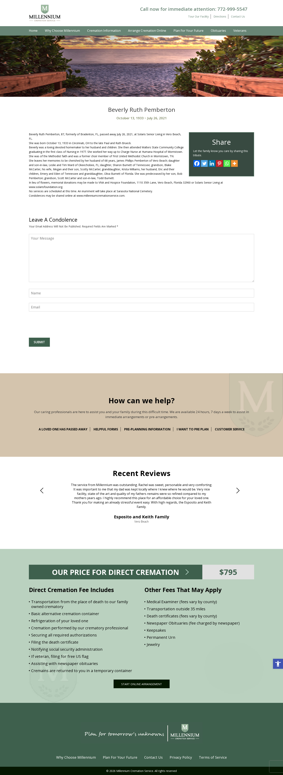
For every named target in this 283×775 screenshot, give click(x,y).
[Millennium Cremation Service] (45, 13)
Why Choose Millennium (62, 30)
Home (33, 30)
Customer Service (229, 429)
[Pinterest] (219, 163)
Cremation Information (104, 30)
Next (239, 490)
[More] (234, 163)
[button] (278, 664)
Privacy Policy (181, 757)
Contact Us (238, 16)
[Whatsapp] (227, 163)
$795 (228, 572)
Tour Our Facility (198, 16)
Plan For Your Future (188, 30)
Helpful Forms (106, 429)
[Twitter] (204, 163)
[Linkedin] (211, 163)
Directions (220, 16)
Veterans (239, 30)
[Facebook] (196, 163)
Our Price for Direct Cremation (115, 572)
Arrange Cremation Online (147, 30)
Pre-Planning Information (147, 429)
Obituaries (218, 30)
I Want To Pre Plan (193, 429)
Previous (43, 490)
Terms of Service (213, 757)
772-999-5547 (232, 9)
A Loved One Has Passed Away (63, 429)
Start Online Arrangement (141, 684)
